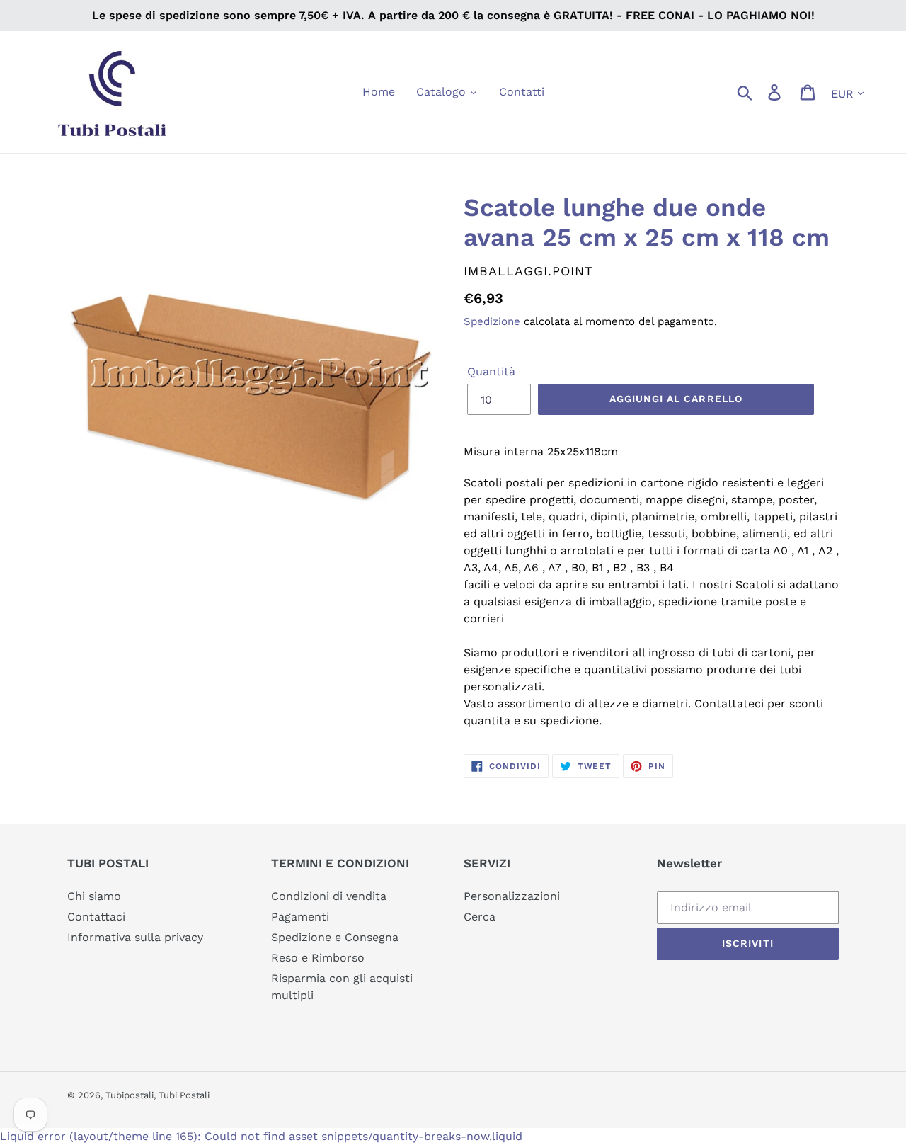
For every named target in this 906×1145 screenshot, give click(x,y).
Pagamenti (300, 916)
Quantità (491, 371)
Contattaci (96, 916)
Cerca (479, 916)
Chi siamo (94, 896)
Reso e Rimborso (318, 957)
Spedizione (492, 321)
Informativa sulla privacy (135, 937)
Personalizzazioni (512, 896)
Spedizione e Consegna (334, 937)
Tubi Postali (184, 1095)
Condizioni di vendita (328, 896)
